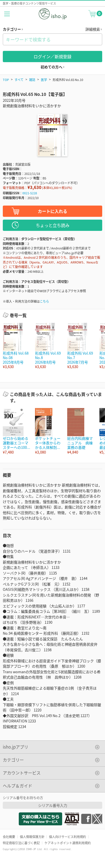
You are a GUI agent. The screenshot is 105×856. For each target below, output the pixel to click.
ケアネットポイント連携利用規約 (68, 843)
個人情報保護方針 (32, 836)
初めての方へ (52, 66)
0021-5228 (29, 193)
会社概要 (9, 836)
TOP (6, 79)
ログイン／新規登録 (52, 56)
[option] (16, 346)
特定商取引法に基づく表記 (21, 843)
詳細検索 (93, 29)
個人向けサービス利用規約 (67, 836)
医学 (44, 79)
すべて (19, 79)
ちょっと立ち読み (52, 225)
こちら (44, 301)
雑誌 (32, 79)
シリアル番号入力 (52, 805)
